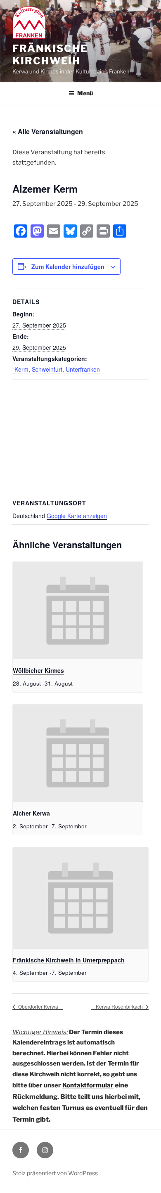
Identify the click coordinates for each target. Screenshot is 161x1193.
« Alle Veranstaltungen (47, 131)
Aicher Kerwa (31, 813)
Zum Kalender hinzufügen (67, 266)
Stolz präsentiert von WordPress (55, 1172)
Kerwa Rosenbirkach (120, 1006)
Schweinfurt (47, 369)
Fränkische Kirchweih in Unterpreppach (69, 960)
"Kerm (20, 369)
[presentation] (78, 610)
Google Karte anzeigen (77, 516)
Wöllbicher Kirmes (38, 670)
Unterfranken (83, 369)
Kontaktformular (88, 1085)
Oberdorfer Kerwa (37, 1006)
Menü (85, 93)
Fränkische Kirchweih (50, 54)
